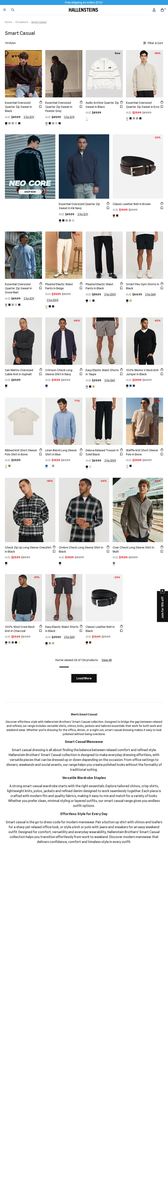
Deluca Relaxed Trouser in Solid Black (102, 452)
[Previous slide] (9, 73)
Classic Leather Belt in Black (100, 629)
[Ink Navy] (19, 123)
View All (107, 660)
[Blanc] (87, 118)
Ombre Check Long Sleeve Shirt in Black (81, 549)
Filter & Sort (155, 43)
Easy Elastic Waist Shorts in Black (61, 629)
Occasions (21, 22)
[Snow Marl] (9, 123)
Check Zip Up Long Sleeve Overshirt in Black (28, 549)
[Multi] (114, 563)
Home (8, 22)
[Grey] (53, 466)
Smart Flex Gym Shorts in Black (142, 286)
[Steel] (9, 642)
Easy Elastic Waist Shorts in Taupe (102, 372)
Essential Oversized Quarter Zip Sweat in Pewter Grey (58, 107)
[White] (50, 466)
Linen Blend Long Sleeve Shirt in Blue (61, 452)
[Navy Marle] (130, 385)
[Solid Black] (87, 466)
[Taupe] (87, 386)
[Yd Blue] (46, 466)
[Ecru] (16, 123)
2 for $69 (150, 294)
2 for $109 (52, 300)
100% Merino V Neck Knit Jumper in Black (142, 372)
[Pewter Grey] (12, 123)
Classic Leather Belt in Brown (132, 204)
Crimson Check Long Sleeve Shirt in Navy (58, 372)
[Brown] (114, 215)
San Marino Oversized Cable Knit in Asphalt (19, 372)
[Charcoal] (134, 385)
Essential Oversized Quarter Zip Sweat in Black (18, 107)
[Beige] (46, 306)
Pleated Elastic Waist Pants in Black (99, 286)
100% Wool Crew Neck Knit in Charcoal (20, 629)
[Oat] (19, 642)
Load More (84, 678)
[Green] (12, 642)
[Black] (6, 123)
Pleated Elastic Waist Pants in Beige (59, 286)
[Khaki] (9, 466)
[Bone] (6, 466)
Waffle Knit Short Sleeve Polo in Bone (142, 452)
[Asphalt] (6, 385)
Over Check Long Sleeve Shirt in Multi (133, 549)
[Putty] (130, 300)
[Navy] (53, 306)
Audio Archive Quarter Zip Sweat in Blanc (102, 104)
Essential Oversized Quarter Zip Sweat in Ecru (142, 104)
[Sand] (93, 386)
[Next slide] (38, 73)
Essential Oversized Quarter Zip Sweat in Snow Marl (18, 288)
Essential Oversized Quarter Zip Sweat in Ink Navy (79, 206)
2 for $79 (29, 117)
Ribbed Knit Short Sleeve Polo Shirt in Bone (21, 452)
